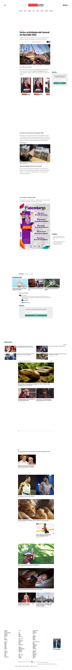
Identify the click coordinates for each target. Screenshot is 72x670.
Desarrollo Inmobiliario (22, 648)
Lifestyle (34, 647)
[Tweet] (47, 42)
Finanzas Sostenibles (35, 630)
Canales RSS (31, 666)
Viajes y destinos (35, 653)
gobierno (20, 10)
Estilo (19, 639)
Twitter (63, 5)
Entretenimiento (21, 640)
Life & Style (21, 638)
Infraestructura (20, 649)
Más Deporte (34, 646)
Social (19, 655)
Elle (19, 632)
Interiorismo (20, 651)
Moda (5, 654)
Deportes (20, 641)
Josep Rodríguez (24, 295)
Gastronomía (34, 651)
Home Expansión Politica (7, 632)
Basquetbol (34, 645)
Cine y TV (20, 642)
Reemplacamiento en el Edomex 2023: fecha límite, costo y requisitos (31, 162)
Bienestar (34, 655)
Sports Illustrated (36, 641)
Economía (5, 633)
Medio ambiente (21, 654)
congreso (29, 10)
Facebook (67, 5)
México (5, 643)
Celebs (19, 635)
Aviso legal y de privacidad (25, 666)
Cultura (19, 630)
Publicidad (16, 666)
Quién (5, 650)
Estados (5, 646)
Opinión (5, 647)
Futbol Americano (35, 644)
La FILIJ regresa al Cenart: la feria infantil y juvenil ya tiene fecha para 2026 (59, 237)
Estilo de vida (20, 636)
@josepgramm (29, 67)
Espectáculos (6, 651)
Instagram (65, 5)
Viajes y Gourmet (6, 656)
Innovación (34, 631)
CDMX (34, 10)
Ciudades (31, 273)
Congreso (5, 644)
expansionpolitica (34, 662)
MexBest (34, 650)
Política (5, 641)
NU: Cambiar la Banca (57, 649)
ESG (4, 637)
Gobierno (5, 642)
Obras (5, 636)
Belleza (5, 655)
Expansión (6, 630)
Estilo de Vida (34, 656)
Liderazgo (34, 637)
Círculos (5, 653)
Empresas (5, 631)
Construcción (20, 647)
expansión (51, 10)
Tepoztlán (27, 273)
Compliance (20, 666)
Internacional (6, 634)
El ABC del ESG (34, 632)
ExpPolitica (32, 662)
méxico (25, 10)
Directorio (35, 666)
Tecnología (5, 635)
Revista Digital (34, 648)
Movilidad (20, 657)
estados (37, 10)
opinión (42, 10)
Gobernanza (20, 656)
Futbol (33, 642)
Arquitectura (20, 650)
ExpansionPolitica (36, 662)
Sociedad (46, 10)
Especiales (34, 639)
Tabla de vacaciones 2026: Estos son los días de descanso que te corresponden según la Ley (59, 242)
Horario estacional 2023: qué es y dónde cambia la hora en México (19, 289)
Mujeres (5, 638)
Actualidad (34, 636)
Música (19, 643)
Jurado (33, 657)
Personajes (34, 654)
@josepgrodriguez (26, 302)
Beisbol (34, 643)
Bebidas (34, 652)
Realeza (5, 652)
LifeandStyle (6, 639)
